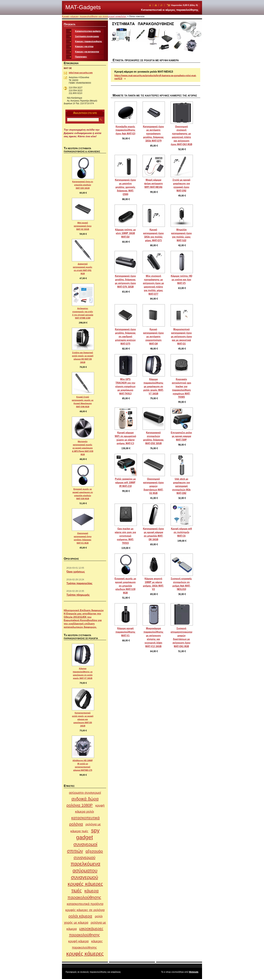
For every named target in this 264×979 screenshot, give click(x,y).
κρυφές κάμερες (85, 954)
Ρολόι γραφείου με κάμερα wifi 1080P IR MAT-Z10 (125, 482)
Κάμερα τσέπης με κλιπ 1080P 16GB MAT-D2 (125, 233)
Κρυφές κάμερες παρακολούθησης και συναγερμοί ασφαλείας (94, 16)
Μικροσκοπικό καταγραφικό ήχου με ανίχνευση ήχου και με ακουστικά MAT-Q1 (181, 336)
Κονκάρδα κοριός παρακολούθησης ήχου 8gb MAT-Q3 (125, 130)
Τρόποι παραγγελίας (79, 583)
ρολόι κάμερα (80, 916)
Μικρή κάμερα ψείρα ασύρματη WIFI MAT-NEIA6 (153, 183)
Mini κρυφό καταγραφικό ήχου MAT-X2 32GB (82, 226)
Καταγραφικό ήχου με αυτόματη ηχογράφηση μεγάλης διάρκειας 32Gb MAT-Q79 (153, 133)
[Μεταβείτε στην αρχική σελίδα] (150, 5)
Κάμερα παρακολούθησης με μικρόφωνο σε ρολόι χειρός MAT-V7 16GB (153, 386)
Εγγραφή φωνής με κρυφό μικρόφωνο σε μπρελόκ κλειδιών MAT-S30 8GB (125, 585)
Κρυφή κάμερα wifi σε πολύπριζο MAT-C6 (181, 532)
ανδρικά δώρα (85, 798)
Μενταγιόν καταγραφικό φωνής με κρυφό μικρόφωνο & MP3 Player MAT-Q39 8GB (82, 447)
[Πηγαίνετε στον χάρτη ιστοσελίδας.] (156, 5)
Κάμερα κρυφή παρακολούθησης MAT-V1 (125, 632)
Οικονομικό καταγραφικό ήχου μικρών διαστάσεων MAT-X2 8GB (153, 486)
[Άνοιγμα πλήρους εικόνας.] (126, 112)
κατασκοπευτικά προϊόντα (85, 904)
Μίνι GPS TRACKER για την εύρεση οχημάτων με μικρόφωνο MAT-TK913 (125, 386)
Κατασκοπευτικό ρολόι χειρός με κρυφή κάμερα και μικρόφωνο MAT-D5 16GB (82, 719)
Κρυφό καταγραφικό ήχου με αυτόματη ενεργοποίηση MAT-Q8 (153, 336)
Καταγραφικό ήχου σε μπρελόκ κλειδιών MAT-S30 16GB (82, 184)
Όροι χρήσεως (75, 571)
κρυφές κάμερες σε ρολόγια (85, 910)
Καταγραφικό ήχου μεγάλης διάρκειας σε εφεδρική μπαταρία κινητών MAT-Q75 (125, 336)
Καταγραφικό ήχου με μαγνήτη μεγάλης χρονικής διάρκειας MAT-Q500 (125, 187)
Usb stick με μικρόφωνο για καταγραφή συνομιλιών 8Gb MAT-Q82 (181, 486)
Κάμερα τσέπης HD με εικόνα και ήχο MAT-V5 (181, 279)
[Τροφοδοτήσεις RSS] (162, 5)
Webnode (193, 972)
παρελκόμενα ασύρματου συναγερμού (85, 870)
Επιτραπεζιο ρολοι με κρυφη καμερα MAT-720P (181, 436)
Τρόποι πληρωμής (78, 594)
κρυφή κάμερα (78, 941)
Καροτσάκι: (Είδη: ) (184, 5)
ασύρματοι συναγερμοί (85, 793)
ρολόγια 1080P (79, 805)
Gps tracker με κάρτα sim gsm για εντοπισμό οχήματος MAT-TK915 (125, 535)
